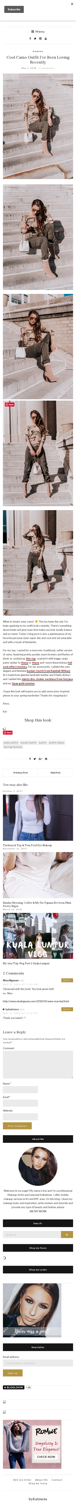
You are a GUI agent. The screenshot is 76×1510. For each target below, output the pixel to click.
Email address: (11, 1356)
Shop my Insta (38, 1483)
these (24, 662)
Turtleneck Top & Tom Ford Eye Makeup (27, 845)
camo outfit (11, 742)
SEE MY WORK (38, 1211)
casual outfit (29, 742)
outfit (43, 742)
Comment (8, 1048)
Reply (67, 980)
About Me (41, 1480)
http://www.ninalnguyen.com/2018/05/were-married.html (36, 1001)
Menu (39, 31)
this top (31, 658)
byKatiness (38, 1499)
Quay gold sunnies (23, 683)
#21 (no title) (22, 1480)
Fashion (38, 51)
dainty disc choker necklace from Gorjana (47, 679)
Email (7, 1097)
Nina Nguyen (11, 980)
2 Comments (47, 68)
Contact (57, 1480)
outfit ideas (56, 742)
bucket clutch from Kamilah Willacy (48, 670)
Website (7, 1110)
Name (7, 1083)
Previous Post (20, 772)
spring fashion (13, 747)
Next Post (55, 772)
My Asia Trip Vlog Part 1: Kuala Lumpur (26, 963)
